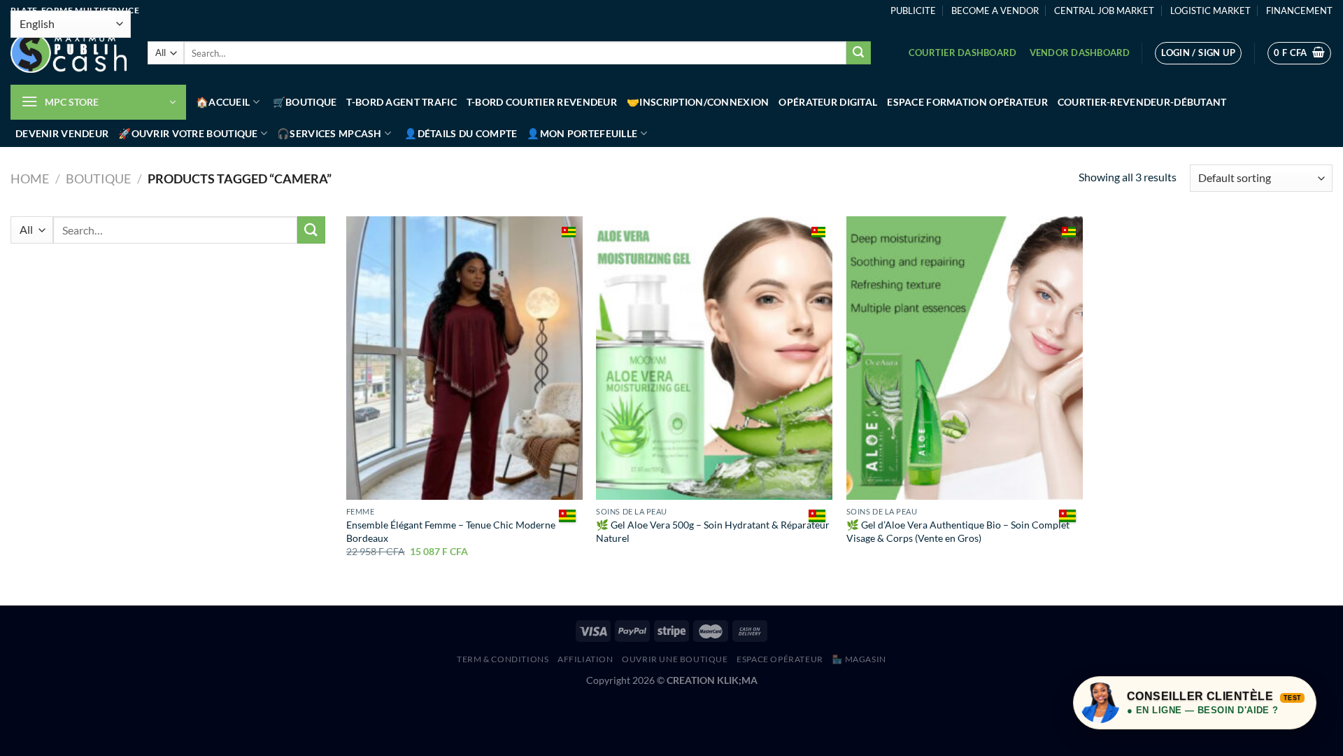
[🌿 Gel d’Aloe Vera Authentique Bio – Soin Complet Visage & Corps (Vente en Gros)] (964, 358)
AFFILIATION (585, 659)
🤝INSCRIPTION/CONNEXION (698, 102)
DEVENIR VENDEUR (61, 133)
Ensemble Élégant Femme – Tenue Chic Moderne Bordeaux (450, 531)
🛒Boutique (305, 102)
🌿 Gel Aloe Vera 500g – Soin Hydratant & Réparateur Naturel (713, 531)
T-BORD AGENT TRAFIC (401, 102)
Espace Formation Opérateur (967, 102)
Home (29, 178)
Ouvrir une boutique (675, 659)
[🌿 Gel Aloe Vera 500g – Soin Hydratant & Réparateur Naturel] (714, 358)
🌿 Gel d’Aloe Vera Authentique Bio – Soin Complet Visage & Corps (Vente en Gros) (958, 531)
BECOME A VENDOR (995, 10)
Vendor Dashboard (1080, 52)
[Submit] (858, 53)
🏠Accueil (223, 102)
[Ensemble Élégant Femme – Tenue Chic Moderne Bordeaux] (464, 358)
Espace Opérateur (780, 659)
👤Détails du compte (460, 133)
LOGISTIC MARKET (1210, 10)
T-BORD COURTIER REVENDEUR (542, 102)
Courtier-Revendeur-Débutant (1142, 102)
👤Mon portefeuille (582, 133)
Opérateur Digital (828, 102)
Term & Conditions (502, 659)
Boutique (98, 178)
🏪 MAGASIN (859, 659)
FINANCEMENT (1299, 10)
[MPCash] (68, 53)
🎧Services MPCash (329, 133)
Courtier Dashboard (963, 52)
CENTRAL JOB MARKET (1104, 10)
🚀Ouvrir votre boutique (187, 133)
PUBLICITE (913, 10)
